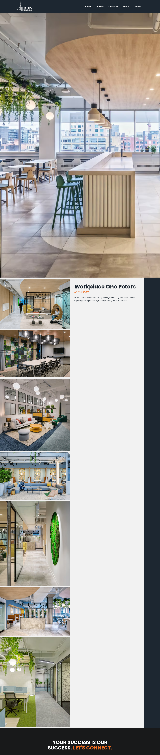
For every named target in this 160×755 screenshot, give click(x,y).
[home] (24, 6)
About (126, 6)
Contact (138, 6)
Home (88, 6)
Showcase (113, 6)
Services (99, 6)
